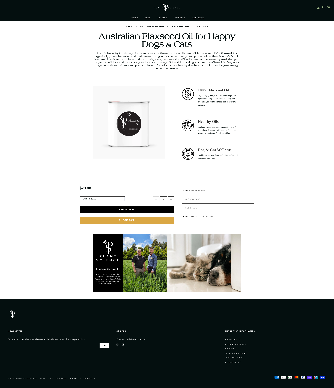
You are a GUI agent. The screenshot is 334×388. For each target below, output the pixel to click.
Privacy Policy (233, 340)
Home (134, 17)
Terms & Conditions (235, 353)
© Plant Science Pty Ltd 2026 (22, 378)
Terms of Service (234, 358)
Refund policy (233, 362)
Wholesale (179, 17)
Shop (147, 17)
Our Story (162, 17)
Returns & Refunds (235, 344)
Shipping (230, 349)
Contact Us (198, 17)
